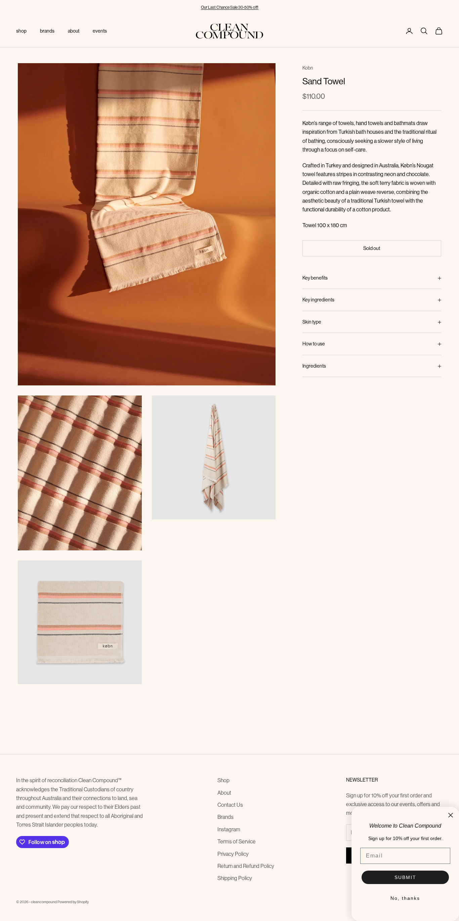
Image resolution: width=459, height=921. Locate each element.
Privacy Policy (233, 853)
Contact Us (230, 804)
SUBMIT (405, 877)
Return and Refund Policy (245, 866)
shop (21, 31)
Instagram (228, 829)
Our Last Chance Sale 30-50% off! (229, 7)
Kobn (307, 68)
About (224, 792)
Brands (225, 816)
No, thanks (405, 898)
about (73, 31)
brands (47, 31)
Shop (223, 780)
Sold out (371, 248)
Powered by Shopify (73, 901)
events (100, 31)
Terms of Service (236, 841)
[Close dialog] (451, 815)
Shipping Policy (234, 878)
